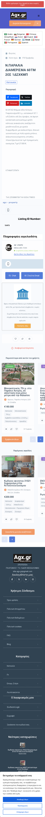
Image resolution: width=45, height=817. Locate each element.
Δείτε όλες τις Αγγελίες (24, 254)
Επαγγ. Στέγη (12, 683)
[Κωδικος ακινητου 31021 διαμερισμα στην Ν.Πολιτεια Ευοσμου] (22, 745)
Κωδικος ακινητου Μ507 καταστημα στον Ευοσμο (22, 768)
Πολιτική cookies (14, 626)
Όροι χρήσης (12, 600)
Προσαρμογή (22, 806)
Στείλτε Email (33, 275)
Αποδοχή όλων (22, 799)
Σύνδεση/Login (13, 707)
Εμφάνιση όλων (12, 439)
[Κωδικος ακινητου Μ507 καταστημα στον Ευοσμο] (22, 763)
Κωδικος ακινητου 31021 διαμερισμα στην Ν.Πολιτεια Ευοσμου (22, 750)
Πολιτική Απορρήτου (16, 609)
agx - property (10, 202)
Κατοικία (11, 666)
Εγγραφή (11, 716)
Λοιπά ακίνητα (13, 692)
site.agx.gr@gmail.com (22, 571)
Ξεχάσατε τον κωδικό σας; (18, 724)
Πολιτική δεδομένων (15, 617)
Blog (9, 644)
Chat (14, 275)
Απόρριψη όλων (22, 812)
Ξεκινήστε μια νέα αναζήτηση (18, 532)
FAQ (8, 635)
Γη (8, 674)
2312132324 (22, 564)
